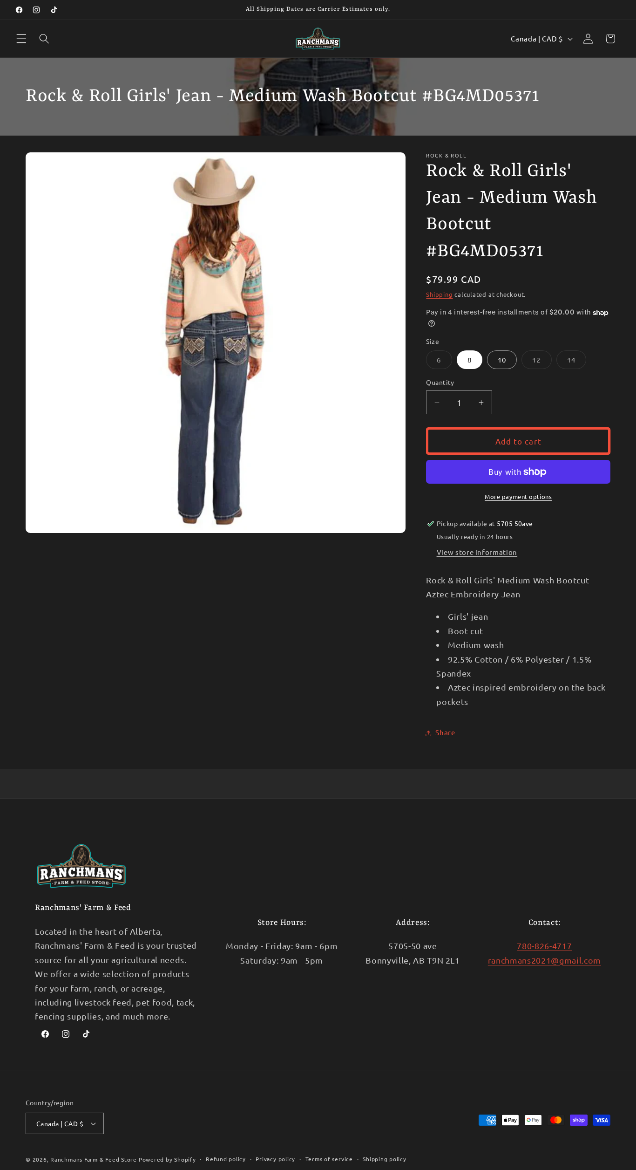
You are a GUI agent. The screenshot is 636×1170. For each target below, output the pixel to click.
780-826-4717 (544, 946)
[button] (21, 38)
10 (502, 360)
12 (541, 362)
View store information (477, 551)
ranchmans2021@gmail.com (544, 960)
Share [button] (445, 732)
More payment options (518, 496)
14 (576, 362)
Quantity (440, 382)
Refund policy (226, 1159)
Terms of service (329, 1159)
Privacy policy (275, 1159)
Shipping (439, 294)
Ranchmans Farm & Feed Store (93, 1159)
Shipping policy (384, 1159)
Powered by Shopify (167, 1159)
